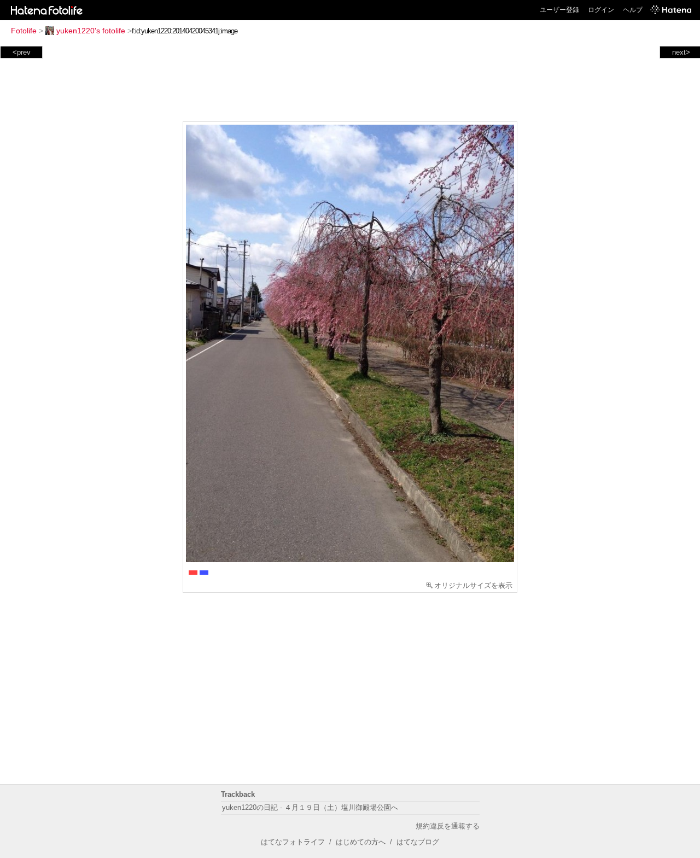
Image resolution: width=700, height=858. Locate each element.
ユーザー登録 (559, 10)
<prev (22, 52)
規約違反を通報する (448, 826)
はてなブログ (417, 842)
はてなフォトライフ (293, 842)
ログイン (601, 10)
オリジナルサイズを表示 (473, 585)
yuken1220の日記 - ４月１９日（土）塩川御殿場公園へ (310, 807)
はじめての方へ (361, 842)
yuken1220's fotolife (90, 30)
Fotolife (24, 30)
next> (681, 52)
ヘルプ (633, 10)
